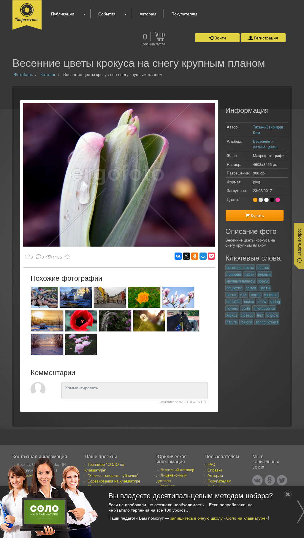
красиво (271, 294)
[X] (186, 256)
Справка (215, 470)
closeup (247, 315)
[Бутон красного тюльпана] (81, 321)
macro (249, 301)
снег (243, 294)
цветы (265, 287)
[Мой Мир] (203, 256)
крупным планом (241, 280)
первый (264, 274)
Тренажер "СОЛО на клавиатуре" (104, 467)
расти (249, 274)
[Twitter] (282, 480)
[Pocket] (211, 256)
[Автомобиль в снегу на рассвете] (47, 321)
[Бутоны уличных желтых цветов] (144, 297)
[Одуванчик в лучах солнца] (149, 321)
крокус (263, 280)
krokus (232, 315)
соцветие (234, 287)
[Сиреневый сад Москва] (115, 321)
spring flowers (267, 321)
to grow (272, 315)
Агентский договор (177, 469)
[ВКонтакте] (178, 256)
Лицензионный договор (171, 477)
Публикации (62, 14)
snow (262, 301)
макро (256, 294)
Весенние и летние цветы (265, 144)
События (106, 14)
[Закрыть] (288, 494)
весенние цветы (240, 267)
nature (232, 321)
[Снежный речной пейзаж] (47, 345)
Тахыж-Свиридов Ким (268, 129)
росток (263, 267)
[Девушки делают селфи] (44, 297)
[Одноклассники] (194, 256)
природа (234, 274)
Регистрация (265, 38)
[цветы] (81, 345)
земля (251, 287)
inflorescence (264, 308)
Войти (219, 38)
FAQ (211, 464)
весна (231, 294)
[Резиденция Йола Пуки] (75, 297)
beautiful (233, 301)
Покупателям (184, 14)
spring (275, 301)
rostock (246, 321)
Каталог (48, 74)
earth (246, 308)
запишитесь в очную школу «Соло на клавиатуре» (219, 518)
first (260, 315)
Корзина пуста (153, 44)
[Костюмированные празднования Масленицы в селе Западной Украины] (183, 321)
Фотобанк (23, 74)
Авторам (148, 14)
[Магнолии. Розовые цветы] (178, 297)
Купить (257, 215)
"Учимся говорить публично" (113, 475)
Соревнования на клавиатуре (114, 481)
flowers (232, 308)
